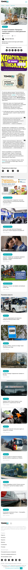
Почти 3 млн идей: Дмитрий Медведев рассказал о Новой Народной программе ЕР (13, 229)
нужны (3, 161)
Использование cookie (6, 556)
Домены (3, 542)
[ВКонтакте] (7, 50)
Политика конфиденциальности (8, 554)
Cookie (8, 565)
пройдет (14, 95)
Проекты (3, 539)
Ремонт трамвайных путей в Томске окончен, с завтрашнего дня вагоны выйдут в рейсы (14, 485)
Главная (2, 5)
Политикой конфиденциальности (17, 566)
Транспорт (13, 5)
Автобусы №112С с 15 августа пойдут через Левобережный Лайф (13, 346)
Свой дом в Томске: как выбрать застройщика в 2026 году (14, 286)
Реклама (3, 547)
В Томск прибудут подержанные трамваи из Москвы (13, 374)
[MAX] (21, 50)
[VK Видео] (10, 50)
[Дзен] (18, 50)
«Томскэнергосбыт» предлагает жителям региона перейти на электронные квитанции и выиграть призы (13, 201)
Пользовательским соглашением (12, 568)
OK (21, 568)
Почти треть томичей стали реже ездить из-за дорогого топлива (13, 429)
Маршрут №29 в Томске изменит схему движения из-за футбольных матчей (12, 402)
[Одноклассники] (15, 50)
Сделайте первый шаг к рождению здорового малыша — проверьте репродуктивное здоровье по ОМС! (14, 258)
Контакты (3, 537)
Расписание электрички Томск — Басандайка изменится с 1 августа (14, 512)
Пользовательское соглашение (8, 552)
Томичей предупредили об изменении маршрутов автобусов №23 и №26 (12, 318)
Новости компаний (8, 197)
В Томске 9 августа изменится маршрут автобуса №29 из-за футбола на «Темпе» (13, 457)
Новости (7, 5)
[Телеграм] (13, 50)
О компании (4, 544)
